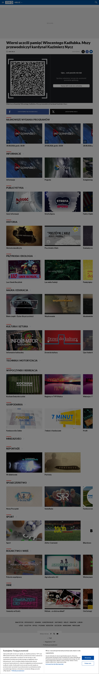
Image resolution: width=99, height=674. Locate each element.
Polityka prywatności (18, 670)
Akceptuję (88, 658)
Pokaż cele (88, 663)
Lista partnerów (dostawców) (54, 664)
